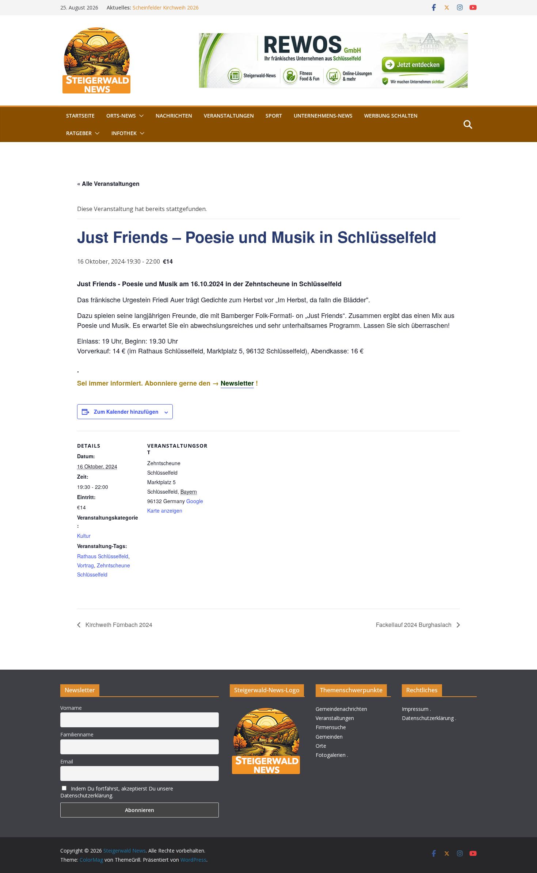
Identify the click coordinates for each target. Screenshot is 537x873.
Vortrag (85, 565)
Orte (321, 745)
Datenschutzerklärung (428, 718)
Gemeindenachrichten (341, 708)
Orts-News (121, 115)
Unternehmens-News (323, 115)
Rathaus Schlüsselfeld (102, 556)
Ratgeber (79, 133)
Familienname (77, 734)
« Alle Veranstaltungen (108, 183)
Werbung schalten (391, 115)
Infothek (124, 133)
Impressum (415, 708)
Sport (274, 115)
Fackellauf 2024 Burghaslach (414, 624)
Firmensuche (331, 727)
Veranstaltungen (229, 115)
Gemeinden (329, 736)
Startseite (80, 115)
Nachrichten (174, 115)
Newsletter (237, 383)
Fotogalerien (331, 754)
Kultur (84, 535)
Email (66, 761)
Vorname (71, 707)
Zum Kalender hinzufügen (126, 411)
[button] (140, 116)
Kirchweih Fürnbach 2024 (118, 624)
